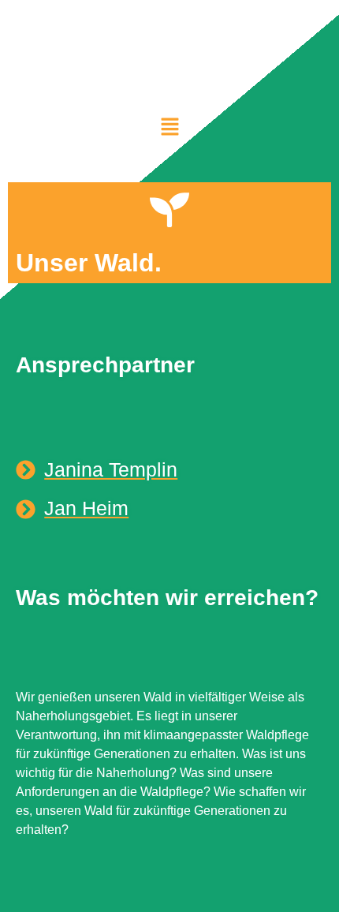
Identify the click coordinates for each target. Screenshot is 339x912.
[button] (169, 126)
